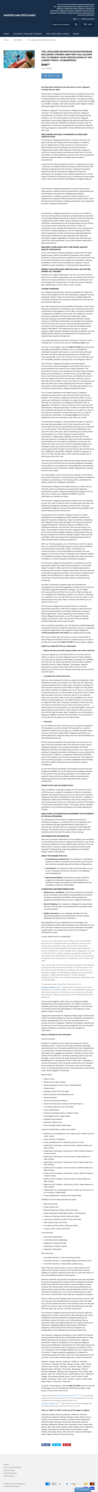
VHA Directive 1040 (80, 198)
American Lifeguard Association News (70, 388)
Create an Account (87, 19)
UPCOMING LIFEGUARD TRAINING (27, 34)
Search (6, 1464)
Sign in (75, 19)
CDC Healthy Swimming (63, 142)
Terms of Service (10, 1473)
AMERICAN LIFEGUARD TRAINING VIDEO (61, 451)
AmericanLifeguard (20, 15)
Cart (89, 24)
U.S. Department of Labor (54, 145)
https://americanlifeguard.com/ (65, 1395)
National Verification (54, 804)
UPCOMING (17, 40)
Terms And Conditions (12, 1467)
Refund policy (9, 1476)
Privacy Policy (9, 1470)
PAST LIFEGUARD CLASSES (57, 34)
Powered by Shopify (11, 1486)
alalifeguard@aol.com (80, 343)
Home (6, 34)
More (75, 34)
